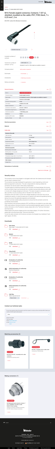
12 (37, 57)
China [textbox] (9, 314)
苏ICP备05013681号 (19, 443)
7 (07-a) (31, 57)
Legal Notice (19, 448)
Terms (13, 448)
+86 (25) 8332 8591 (13, 320)
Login (9, 448)
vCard (10, 323)
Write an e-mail (12, 322)
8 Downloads (23, 73)
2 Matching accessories (26, 77)
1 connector (23, 82)
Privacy (25, 448)
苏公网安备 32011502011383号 (33, 443)
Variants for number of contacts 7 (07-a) (10, 63)
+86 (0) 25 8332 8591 (28, 437)
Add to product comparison (25, 69)
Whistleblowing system (34, 448)
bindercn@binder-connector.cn (27, 440)
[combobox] (19, 49)
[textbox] (18, 49)
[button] (2, 2)
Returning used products (46, 448)
